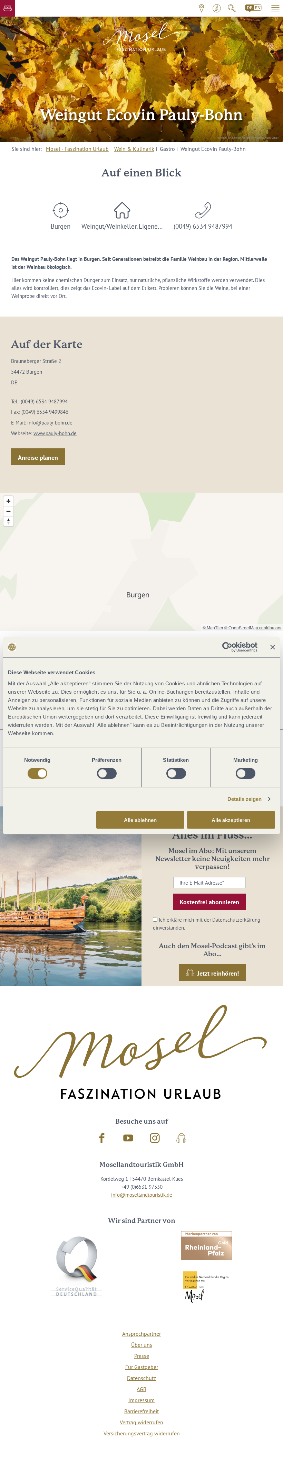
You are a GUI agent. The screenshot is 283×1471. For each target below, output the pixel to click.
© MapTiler (213, 627)
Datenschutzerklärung (236, 919)
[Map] (141, 562)
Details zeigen (244, 799)
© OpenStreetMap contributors (252, 627)
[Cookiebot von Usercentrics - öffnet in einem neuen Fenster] (227, 647)
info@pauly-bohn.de (49, 422)
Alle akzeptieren (231, 820)
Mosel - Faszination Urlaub (77, 148)
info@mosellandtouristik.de (141, 1194)
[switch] (107, 773)
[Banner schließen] (272, 647)
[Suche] (232, 8)
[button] (7, 8)
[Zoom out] (8, 511)
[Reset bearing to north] (8, 521)
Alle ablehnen (140, 820)
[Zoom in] (8, 501)
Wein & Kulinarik (134, 148)
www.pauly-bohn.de (55, 433)
